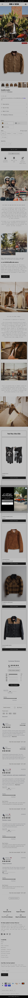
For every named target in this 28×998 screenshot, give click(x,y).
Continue (7, 503)
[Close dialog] (26, 488)
